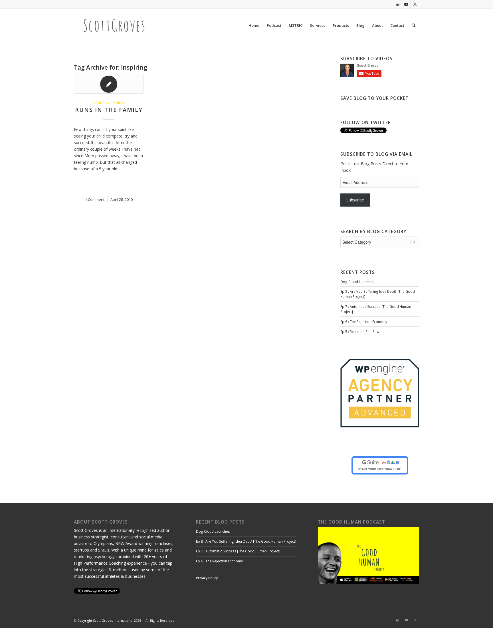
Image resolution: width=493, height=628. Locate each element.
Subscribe (355, 200)
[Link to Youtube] (406, 4)
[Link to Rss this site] (415, 4)
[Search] (413, 25)
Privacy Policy (207, 578)
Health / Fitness (108, 102)
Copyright (84, 620)
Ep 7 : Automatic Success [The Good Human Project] (238, 551)
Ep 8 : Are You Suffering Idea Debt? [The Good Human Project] (246, 541)
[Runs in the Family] (109, 84)
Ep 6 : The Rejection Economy (363, 321)
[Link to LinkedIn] (397, 4)
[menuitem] (254, 25)
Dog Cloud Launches (357, 281)
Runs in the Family (109, 110)
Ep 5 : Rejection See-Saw (359, 331)
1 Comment (94, 199)
